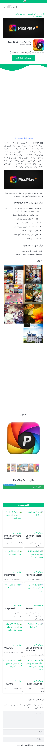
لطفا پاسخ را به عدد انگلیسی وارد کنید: (30, 745)
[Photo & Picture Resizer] (12, 520)
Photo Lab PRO (34, 684)
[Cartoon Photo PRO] (34, 520)
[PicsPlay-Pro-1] (33, 274)
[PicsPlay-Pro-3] (33, 294)
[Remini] (34, 593)
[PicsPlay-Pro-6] (14, 314)
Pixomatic (9, 575)
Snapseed (9, 608)
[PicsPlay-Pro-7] (33, 333)
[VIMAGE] (12, 632)
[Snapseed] (12, 593)
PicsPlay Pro (38, 16)
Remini (29, 608)
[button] (24, 6)
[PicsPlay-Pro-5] (33, 314)
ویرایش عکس (20, 14)
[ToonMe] (12, 668)
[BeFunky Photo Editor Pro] (34, 632)
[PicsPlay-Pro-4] (14, 294)
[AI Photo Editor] (34, 559)
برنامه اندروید (33, 14)
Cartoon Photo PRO (33, 537)
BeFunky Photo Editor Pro (34, 649)
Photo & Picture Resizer (12, 537)
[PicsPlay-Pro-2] (14, 274)
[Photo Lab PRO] (34, 668)
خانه (42, 14)
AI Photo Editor (34, 575)
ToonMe (8, 684)
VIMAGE (8, 648)
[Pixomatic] (12, 559)
